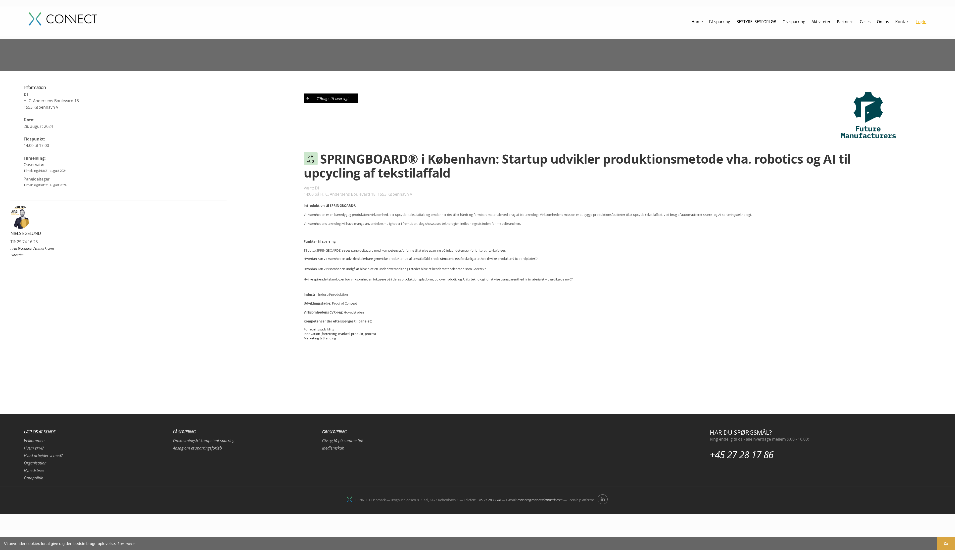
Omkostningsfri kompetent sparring (204, 440)
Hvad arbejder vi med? (43, 455)
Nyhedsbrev (34, 470)
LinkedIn (17, 255)
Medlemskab (333, 448)
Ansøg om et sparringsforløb (197, 448)
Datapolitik (33, 478)
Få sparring (184, 432)
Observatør (34, 164)
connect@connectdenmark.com (540, 500)
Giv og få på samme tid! (342, 440)
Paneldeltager (37, 179)
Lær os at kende (39, 432)
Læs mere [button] (126, 543)
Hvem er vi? (34, 448)
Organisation (35, 463)
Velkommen (34, 440)
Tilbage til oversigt (333, 98)
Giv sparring (334, 432)
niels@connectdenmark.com (32, 248)
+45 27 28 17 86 (741, 454)
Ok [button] (946, 543)
